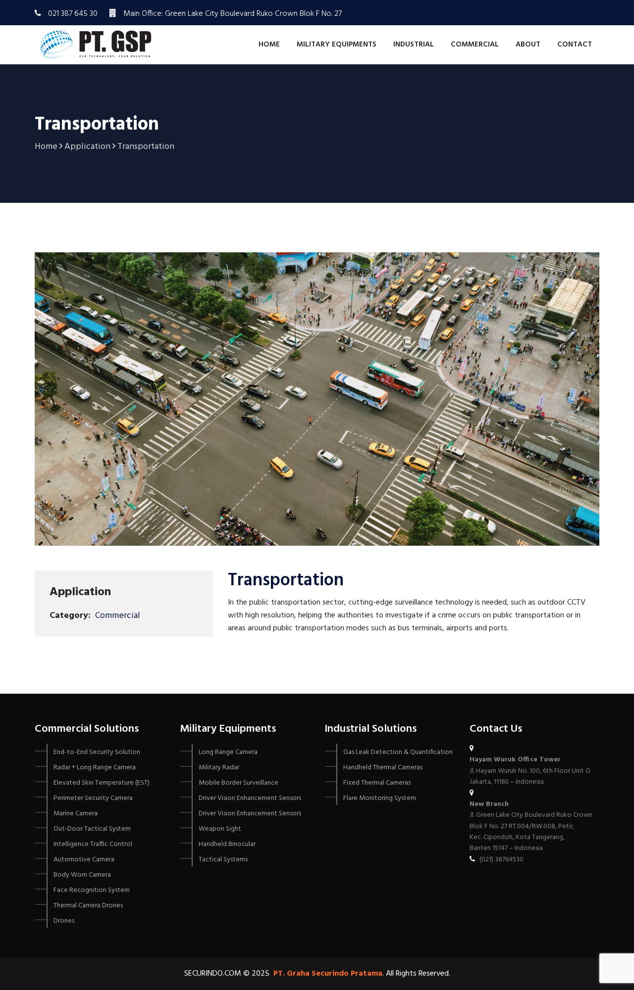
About (528, 44)
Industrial (413, 44)
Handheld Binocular (227, 844)
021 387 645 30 (73, 13)
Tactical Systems (223, 859)
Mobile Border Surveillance (238, 783)
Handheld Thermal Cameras (383, 767)
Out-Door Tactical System (92, 829)
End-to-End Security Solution (96, 752)
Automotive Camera (83, 859)
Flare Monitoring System (379, 798)
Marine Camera (75, 813)
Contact (574, 44)
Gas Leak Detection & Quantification (398, 752)
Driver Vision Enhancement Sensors (250, 798)
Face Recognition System (91, 890)
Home (269, 44)
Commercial (475, 44)
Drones (63, 921)
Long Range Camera (228, 752)
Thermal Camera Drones (88, 905)
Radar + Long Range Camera (94, 767)
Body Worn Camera (82, 875)
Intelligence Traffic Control (92, 844)
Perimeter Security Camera (93, 798)
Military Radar (219, 767)
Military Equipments (336, 44)
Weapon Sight (220, 829)
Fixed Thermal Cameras (377, 783)
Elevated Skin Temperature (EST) (101, 783)
